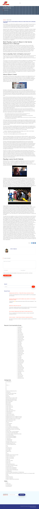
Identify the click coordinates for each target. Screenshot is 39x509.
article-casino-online (9, 394)
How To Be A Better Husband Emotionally (13, 433)
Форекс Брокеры (9, 476)
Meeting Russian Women (10, 443)
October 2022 (20, 338)
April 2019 (19, 373)
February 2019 (20, 375)
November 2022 (21, 337)
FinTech (7, 422)
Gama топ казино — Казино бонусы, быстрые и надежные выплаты (21, 317)
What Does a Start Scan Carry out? (15, 305)
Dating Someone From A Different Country (14, 416)
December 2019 (21, 367)
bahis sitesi (8, 396)
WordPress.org (8, 486)
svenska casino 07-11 (9, 466)
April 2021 (19, 358)
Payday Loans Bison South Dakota (25, 144)
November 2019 (21, 368)
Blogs (6, 6)
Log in (7, 482)
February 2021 (20, 359)
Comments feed (9, 485)
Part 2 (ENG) (8, 450)
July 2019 (19, 372)
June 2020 (20, 364)
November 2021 (21, 351)
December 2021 (21, 350)
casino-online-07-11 (9, 409)
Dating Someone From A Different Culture (13, 417)
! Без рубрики (8, 381)
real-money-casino (9, 460)
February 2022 (20, 347)
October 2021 (20, 352)
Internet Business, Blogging (11, 436)
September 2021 (21, 353)
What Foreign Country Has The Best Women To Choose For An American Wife (20, 473)
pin (6, 452)
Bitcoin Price (8, 403)
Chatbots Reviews (9, 411)
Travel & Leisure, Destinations (11, 467)
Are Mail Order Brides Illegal (11, 393)
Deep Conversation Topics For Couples (13, 418)
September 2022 (21, 339)
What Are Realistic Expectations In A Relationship (15, 472)
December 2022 (21, 336)
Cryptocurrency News (10, 414)
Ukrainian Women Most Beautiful (12, 469)
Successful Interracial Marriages (11, 465)
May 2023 (19, 330)
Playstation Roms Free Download (12, 454)
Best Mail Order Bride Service (11, 399)
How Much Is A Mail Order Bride (12, 432)
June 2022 (20, 343)
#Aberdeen (19, 132)
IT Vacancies (8, 438)
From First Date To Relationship (12, 426)
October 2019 (20, 369)
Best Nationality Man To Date (11, 400)
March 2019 (20, 374)
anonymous (8, 392)
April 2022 (19, 345)
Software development (10, 464)
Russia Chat (8, 461)
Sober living (8, 462)
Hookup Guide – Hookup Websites (12, 431)
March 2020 (20, 365)
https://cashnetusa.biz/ (32, 127)
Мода (7, 474)
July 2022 (19, 342)
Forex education (9, 423)
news (7, 446)
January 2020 (20, 366)
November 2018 (21, 378)
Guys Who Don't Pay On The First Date (13, 429)
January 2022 (20, 349)
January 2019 (20, 376)
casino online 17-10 (9, 406)
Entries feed (8, 483)
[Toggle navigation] (20, 3)
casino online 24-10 (9, 407)
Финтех (7, 475)
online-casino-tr (9, 448)
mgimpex (15, 248)
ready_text (8, 459)
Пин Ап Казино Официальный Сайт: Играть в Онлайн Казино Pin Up (20, 311)
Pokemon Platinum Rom (10, 455)
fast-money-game (9, 421)
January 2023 (20, 335)
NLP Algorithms (9, 447)
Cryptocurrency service (10, 415)
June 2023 (20, 329)
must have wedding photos (11, 444)
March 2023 (20, 332)
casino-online (8, 408)
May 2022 (19, 344)
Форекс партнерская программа (12, 479)
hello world (8, 430)
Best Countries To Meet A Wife (11, 397)
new (7, 445)
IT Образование (9, 439)
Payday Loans (8, 451)
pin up (7, 453)
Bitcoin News (8, 402)
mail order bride (9, 440)
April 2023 (19, 331)
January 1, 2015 (23, 133)
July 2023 (19, 328)
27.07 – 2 (7, 385)
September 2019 (21, 371)
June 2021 (19, 357)
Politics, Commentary (10, 457)
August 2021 (20, 354)
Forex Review (8, 424)
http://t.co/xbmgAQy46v (12, 132)
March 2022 (20, 346)
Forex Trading (8, 425)
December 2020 (21, 360)
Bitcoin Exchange (9, 401)
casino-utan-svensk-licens (10, 410)
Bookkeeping (8, 404)
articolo (7, 395)
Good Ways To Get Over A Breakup (12, 428)
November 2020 (21, 361)
